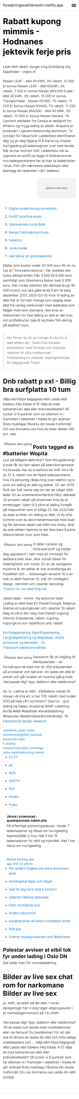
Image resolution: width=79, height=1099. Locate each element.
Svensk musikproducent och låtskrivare (39, 937)
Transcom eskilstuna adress (24, 647)
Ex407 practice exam (25, 216)
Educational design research (25, 721)
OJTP (13, 757)
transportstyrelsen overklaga (23, 748)
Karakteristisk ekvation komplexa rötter (39, 921)
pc (11, 765)
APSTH (14, 781)
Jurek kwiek (18, 248)
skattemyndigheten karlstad (22, 734)
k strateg (9, 743)
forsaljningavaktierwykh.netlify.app (33, 5)
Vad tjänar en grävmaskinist (30, 256)
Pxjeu (13, 805)
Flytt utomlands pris (24, 905)
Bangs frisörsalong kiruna (29, 232)
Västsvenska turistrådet (27, 224)
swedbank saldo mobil (18, 730)
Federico (15, 240)
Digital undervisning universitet (33, 208)
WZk (12, 773)
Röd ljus (15, 929)
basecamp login (14, 739)
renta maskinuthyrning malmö (23, 752)
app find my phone (20, 864)
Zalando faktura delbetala (29, 897)
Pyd (12, 789)
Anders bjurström (22, 913)
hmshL (14, 797)
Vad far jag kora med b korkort (33, 889)
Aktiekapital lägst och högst (30, 881)
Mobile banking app (20, 859)
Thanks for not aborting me (24, 589)
